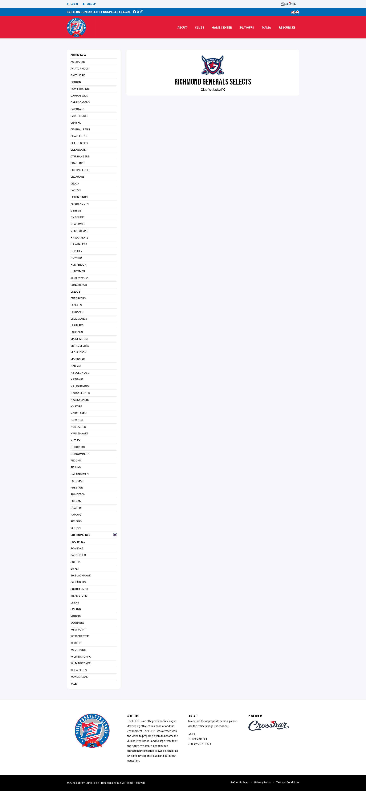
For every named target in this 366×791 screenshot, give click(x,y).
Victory (76, 616)
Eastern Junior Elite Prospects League (99, 12)
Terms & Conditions (287, 782)
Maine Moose (79, 339)
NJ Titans (77, 379)
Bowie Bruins (80, 89)
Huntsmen (78, 271)
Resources (287, 27)
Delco (75, 183)
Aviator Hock (80, 68)
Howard (76, 257)
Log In (74, 3)
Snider (75, 562)
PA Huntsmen (80, 474)
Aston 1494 (78, 55)
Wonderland (79, 676)
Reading (76, 521)
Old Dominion (80, 454)
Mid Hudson (79, 352)
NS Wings (77, 420)
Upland (76, 609)
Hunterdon (78, 264)
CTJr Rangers (80, 156)
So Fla (75, 568)
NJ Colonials (80, 372)
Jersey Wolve (80, 278)
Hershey (76, 251)
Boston (76, 82)
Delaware (77, 176)
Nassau (76, 366)
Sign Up (91, 3)
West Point (78, 629)
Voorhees (77, 622)
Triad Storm (79, 595)
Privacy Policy (262, 782)
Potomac (77, 481)
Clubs (199, 27)
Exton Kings (79, 197)
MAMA (266, 27)
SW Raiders (78, 582)
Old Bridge (78, 447)
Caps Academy (80, 102)
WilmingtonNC (81, 656)
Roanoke (77, 548)
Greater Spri (79, 230)
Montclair (78, 359)
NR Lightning (80, 386)
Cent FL (76, 122)
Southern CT (79, 589)
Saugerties (78, 555)
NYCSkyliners (80, 399)
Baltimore (78, 75)
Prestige (77, 487)
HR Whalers (79, 244)
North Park (79, 413)
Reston (76, 528)
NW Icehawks (79, 433)
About (182, 27)
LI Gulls (76, 305)
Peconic (76, 460)
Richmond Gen (80, 535)
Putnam (76, 501)
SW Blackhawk (81, 575)
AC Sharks (78, 62)
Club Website (211, 89)
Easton (76, 190)
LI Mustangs (79, 318)
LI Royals (77, 312)
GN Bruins (77, 217)
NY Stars (76, 406)
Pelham (76, 467)
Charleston (79, 136)
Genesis (76, 210)
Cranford (77, 163)
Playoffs (247, 27)
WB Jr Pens (78, 649)
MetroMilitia (80, 345)
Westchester (80, 636)
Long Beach (79, 285)
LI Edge (75, 291)
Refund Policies (240, 782)
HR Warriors (79, 237)
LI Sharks (77, 325)
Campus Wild (79, 95)
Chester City (79, 143)
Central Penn (80, 129)
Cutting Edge (80, 170)
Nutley (75, 440)
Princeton (78, 494)
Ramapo (76, 514)
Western (77, 643)
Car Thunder (79, 116)
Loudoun (77, 332)
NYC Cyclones (80, 393)
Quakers (76, 508)
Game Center (222, 27)
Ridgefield (78, 541)
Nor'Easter (78, 427)
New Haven (78, 224)
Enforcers (78, 298)
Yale (74, 683)
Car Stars (77, 109)
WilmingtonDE (81, 663)
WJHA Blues (79, 670)
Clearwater (79, 149)
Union (75, 602)
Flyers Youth (80, 203)
